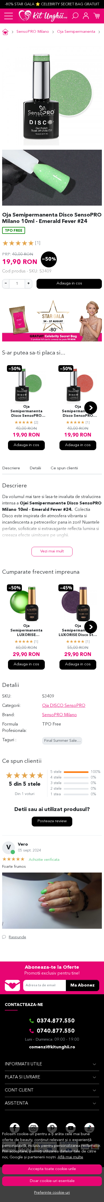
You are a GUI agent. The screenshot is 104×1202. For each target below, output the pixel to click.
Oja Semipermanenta (76, 32)
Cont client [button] (19, 1090)
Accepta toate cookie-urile (52, 1169)
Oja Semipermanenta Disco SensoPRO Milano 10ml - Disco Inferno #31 (77, 411)
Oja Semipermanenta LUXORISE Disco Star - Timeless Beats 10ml (78, 631)
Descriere (11, 468)
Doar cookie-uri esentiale (52, 1181)
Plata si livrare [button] (22, 1077)
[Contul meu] (86, 16)
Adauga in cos (69, 284)
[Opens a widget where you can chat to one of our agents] (84, 1192)
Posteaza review (52, 821)
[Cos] (96, 16)
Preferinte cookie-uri (52, 1193)
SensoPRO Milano (33, 32)
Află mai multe (70, 1157)
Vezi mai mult (52, 551)
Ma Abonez (82, 985)
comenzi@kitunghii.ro (52, 1047)
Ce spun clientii (64, 468)
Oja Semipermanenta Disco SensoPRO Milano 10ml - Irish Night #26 (26, 411)
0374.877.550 (56, 1021)
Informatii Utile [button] (23, 1064)
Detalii (35, 468)
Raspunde (17, 937)
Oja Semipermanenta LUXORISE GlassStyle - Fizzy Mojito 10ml (26, 631)
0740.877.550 (56, 1031)
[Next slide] (90, 407)
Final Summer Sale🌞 (63, 741)
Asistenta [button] (16, 1103)
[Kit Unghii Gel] (43, 16)
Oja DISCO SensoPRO (63, 706)
